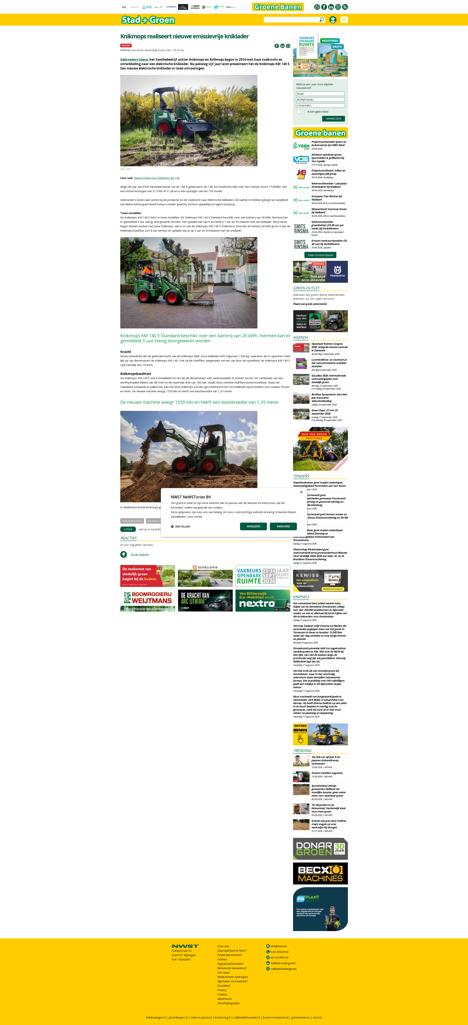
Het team (223, 972)
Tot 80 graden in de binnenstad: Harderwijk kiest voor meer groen (328, 808)
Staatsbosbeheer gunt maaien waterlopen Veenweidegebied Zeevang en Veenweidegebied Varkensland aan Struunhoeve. (318, 535)
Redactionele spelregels (232, 977)
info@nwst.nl (279, 946)
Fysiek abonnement (229, 955)
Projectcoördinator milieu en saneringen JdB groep (328, 172)
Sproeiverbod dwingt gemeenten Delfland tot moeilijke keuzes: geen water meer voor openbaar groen (328, 790)
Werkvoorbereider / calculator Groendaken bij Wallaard (329, 185)
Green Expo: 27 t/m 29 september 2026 (324, 412)
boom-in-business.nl (275, 1017)
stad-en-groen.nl (201, 1017)
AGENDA (300, 337)
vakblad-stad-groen (283, 963)
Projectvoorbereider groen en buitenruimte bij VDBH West (328, 143)
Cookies (222, 994)
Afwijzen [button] (253, 526)
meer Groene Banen (320, 255)
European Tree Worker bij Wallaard (326, 197)
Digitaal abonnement (230, 963)
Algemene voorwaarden (232, 981)
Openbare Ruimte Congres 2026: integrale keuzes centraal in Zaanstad (329, 347)
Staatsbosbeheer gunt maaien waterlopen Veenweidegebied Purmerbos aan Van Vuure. (319, 484)
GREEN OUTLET (306, 287)
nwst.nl (317, 1017)
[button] (180, 527)
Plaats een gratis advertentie (310, 304)
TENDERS (301, 476)
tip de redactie (139, 554)
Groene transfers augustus (327, 773)
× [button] (301, 492)
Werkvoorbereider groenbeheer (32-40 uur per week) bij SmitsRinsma (327, 225)
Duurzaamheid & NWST (232, 950)
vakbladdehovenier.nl (247, 1017)
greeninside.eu (300, 1017)
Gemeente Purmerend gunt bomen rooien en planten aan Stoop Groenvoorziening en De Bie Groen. (320, 517)
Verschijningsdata (228, 1003)
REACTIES (128, 538)
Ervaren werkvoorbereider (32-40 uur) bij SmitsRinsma (329, 242)
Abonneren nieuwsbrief (231, 968)
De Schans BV (155, 521)
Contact (222, 959)
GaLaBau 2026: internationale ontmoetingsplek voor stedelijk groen (328, 379)
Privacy (222, 990)
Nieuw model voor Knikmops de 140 (157, 178)
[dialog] (234, 512)
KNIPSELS (301, 596)
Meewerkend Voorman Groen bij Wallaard (328, 210)
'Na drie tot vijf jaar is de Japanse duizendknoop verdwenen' (325, 760)
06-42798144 (279, 957)
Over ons (223, 946)
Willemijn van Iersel (132, 50)
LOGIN (128, 529)
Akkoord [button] (283, 526)
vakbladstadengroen (284, 969)
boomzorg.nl (223, 1017)
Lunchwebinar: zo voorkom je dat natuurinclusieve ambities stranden (329, 363)
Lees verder (195, 516)
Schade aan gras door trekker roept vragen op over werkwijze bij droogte (328, 824)
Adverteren (224, 999)
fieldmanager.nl (155, 1017)
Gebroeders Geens (134, 59)
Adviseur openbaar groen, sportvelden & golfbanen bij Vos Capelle (327, 158)
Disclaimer (223, 985)
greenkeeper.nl (178, 1017)
